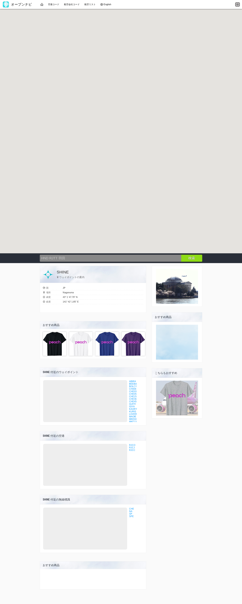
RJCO (132, 445)
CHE (131, 509)
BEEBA (133, 384)
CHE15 (133, 396)
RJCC (132, 450)
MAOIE (132, 416)
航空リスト (90, 4)
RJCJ (132, 447)
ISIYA (132, 406)
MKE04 (133, 419)
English (107, 4)
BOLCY (133, 386)
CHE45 (133, 401)
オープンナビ (21, 4)
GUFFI (132, 404)
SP (130, 514)
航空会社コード (72, 4)
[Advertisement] (177, 342)
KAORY (133, 409)
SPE (131, 516)
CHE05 (133, 394)
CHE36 (133, 399)
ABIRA (132, 381)
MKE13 (133, 421)
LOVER (133, 414)
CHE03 (133, 391)
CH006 (132, 389)
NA (130, 511)
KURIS (132, 411)
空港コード (53, 4)
